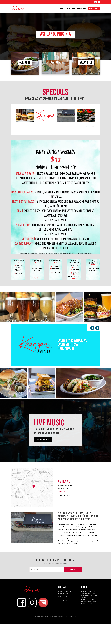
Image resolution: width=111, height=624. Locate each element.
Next (92, 126)
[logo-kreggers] (45, 121)
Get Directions (62, 491)
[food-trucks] (86, 121)
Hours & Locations (79, 9)
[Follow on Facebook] (98, 2)
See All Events (43, 439)
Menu (50, 9)
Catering (59, 9)
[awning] (66, 121)
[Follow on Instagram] (95, 2)
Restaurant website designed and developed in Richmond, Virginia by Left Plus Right (55, 616)
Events (67, 9)
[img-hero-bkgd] (25, 121)
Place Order (94, 9)
